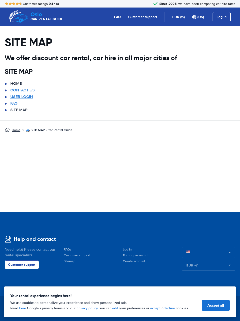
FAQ (117, 17)
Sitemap (69, 261)
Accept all (215, 305)
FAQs (67, 249)
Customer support (142, 17)
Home (16, 130)
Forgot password (135, 255)
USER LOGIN (21, 96)
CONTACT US (22, 90)
